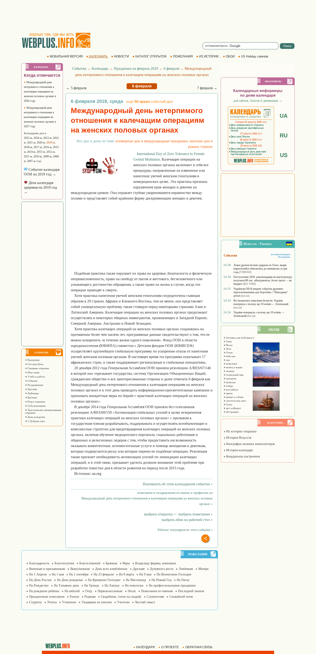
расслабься (231, 389)
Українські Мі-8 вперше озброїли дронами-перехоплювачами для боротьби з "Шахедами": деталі (260, 292)
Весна (228, 345)
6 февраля (171, 68)
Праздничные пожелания (46, 596)
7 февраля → (207, 88)
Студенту (35, 602)
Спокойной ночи (181, 596)
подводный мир (234, 374)
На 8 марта (126, 574)
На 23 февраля (104, 574)
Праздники (33, 360)
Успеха (52, 602)
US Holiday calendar (254, 56)
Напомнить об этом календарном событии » (178, 484)
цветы (228, 393)
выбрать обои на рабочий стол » (187, 520)
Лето (228, 348)
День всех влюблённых (111, 569)
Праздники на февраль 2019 (136, 68)
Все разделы (284, 257)
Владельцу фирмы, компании (155, 563)
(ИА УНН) (249, 284)
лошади (229, 371)
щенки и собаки (234, 397)
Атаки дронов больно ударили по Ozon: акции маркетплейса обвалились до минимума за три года (260, 269)
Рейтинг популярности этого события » (185, 530)
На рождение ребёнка (44, 591)
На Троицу (91, 585)
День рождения (36, 417)
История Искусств (238, 437)
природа (230, 382)
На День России (40, 580)
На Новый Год (161, 580)
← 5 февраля (76, 88)
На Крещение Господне (104, 580)
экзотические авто (235, 400)
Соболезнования (36, 405)
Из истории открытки (241, 431)
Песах (132, 591)
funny (228, 404)
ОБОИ (230, 56)
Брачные (32, 397)
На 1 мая (58, 574)
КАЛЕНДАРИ (145, 647)
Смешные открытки (38, 368)
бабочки (230, 356)
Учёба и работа (36, 376)
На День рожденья (70, 580)
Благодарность (39, 563)
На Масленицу (136, 580)
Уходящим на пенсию (96, 602)
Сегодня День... (36, 364)
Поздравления (35, 385)
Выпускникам (80, 569)
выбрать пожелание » (196, 514)
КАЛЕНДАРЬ (98, 56)
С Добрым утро (36, 421)
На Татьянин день (66, 585)
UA (284, 116)
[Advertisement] (158, 16)
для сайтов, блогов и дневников (257, 100)
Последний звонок (191, 591)
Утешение (69, 602)
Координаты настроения (242, 456)
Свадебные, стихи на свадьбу (121, 596)
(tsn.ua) (245, 295)
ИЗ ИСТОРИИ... (210, 56)
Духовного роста (161, 569)
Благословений (89, 563)
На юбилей (72, 591)
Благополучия (64, 563)
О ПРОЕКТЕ (170, 647)
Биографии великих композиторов (250, 444)
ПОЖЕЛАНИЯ (183, 56)
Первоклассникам (110, 591)
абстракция (232, 411)
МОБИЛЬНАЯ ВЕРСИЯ (66, 56)
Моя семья (33, 372)
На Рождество (39, 585)
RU (284, 135)
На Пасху (183, 580)
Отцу (88, 591)
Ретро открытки (36, 401)
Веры (126, 563)
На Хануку (112, 585)
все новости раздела (280, 254)
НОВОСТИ (121, 56)
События (32, 380)
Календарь (100, 68)
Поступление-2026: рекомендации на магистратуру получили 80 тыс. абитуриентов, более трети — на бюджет (262, 280)
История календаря (239, 450)
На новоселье (134, 585)
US (284, 155)
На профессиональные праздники (172, 585)
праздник (230, 378)
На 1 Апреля (37, 574)
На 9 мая (145, 574)
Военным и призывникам (47, 569)
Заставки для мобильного (239, 337)
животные (231, 363)
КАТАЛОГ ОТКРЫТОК (150, 56)
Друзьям (32, 389)
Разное (74, 596)
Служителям (155, 596)
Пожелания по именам (157, 591)
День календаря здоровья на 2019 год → (40, 187)
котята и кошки (233, 367)
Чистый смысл (145, 602)
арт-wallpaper (233, 408)
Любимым (33, 393)
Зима (228, 341)
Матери (203, 569)
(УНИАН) (245, 272)
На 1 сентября (78, 574)
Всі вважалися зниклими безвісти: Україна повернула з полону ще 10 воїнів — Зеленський (260, 302)
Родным (90, 596)
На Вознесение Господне (174, 574)
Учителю (123, 602)
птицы (229, 385)
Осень (229, 352)
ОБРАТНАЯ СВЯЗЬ (199, 647)
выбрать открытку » (160, 514)
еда (227, 360)
